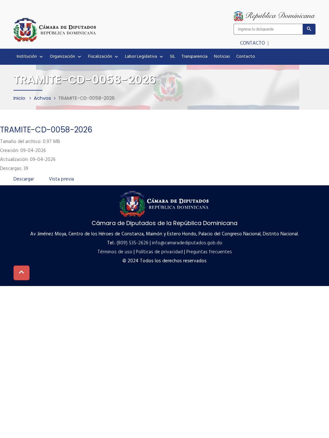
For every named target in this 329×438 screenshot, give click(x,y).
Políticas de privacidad (159, 252)
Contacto (245, 56)
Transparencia (195, 56)
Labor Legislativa (141, 56)
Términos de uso (114, 252)
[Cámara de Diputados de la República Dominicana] (88, 29)
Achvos (42, 98)
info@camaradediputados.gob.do (187, 243)
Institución (27, 56)
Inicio (20, 98)
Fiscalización (100, 56)
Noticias (222, 56)
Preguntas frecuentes (209, 252)
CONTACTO (253, 43)
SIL (172, 56)
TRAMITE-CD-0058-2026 (46, 129)
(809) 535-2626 (132, 243)
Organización (62, 56)
